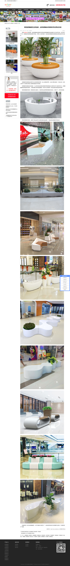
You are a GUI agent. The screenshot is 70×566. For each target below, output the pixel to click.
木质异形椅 (48, 535)
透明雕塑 (27, 536)
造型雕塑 (39, 536)
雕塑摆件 (20, 9)
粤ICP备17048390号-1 (45, 564)
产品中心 (38, 9)
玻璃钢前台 (51, 536)
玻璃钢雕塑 (34, 535)
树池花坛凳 (31, 536)
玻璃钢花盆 (39, 535)
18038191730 (60, 5)
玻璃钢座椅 (26, 535)
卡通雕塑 (23, 536)
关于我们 (14, 9)
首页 (8, 9)
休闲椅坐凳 (26, 9)
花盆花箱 (32, 9)
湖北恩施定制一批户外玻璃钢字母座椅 (27, 533)
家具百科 (50, 9)
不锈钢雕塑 (52, 535)
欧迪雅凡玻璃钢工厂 (30, 564)
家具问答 (16, 547)
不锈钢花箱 (56, 535)
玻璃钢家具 (26, 32)
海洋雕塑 (47, 536)
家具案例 (44, 9)
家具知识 (16, 23)
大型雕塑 (35, 536)
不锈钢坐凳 (61, 535)
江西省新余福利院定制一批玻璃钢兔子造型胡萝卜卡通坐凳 (31, 531)
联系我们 (56, 9)
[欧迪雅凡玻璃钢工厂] (11, 5)
